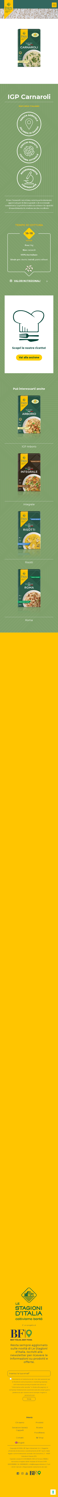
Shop (41, 1438)
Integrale (29, 504)
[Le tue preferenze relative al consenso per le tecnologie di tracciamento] (53, 1492)
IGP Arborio (29, 446)
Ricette (39, 1427)
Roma (29, 620)
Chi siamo (19, 1422)
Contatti (20, 1438)
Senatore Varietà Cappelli (20, 1428)
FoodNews (39, 1432)
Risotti (29, 562)
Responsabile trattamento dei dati (35, 1467)
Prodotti (39, 1422)
